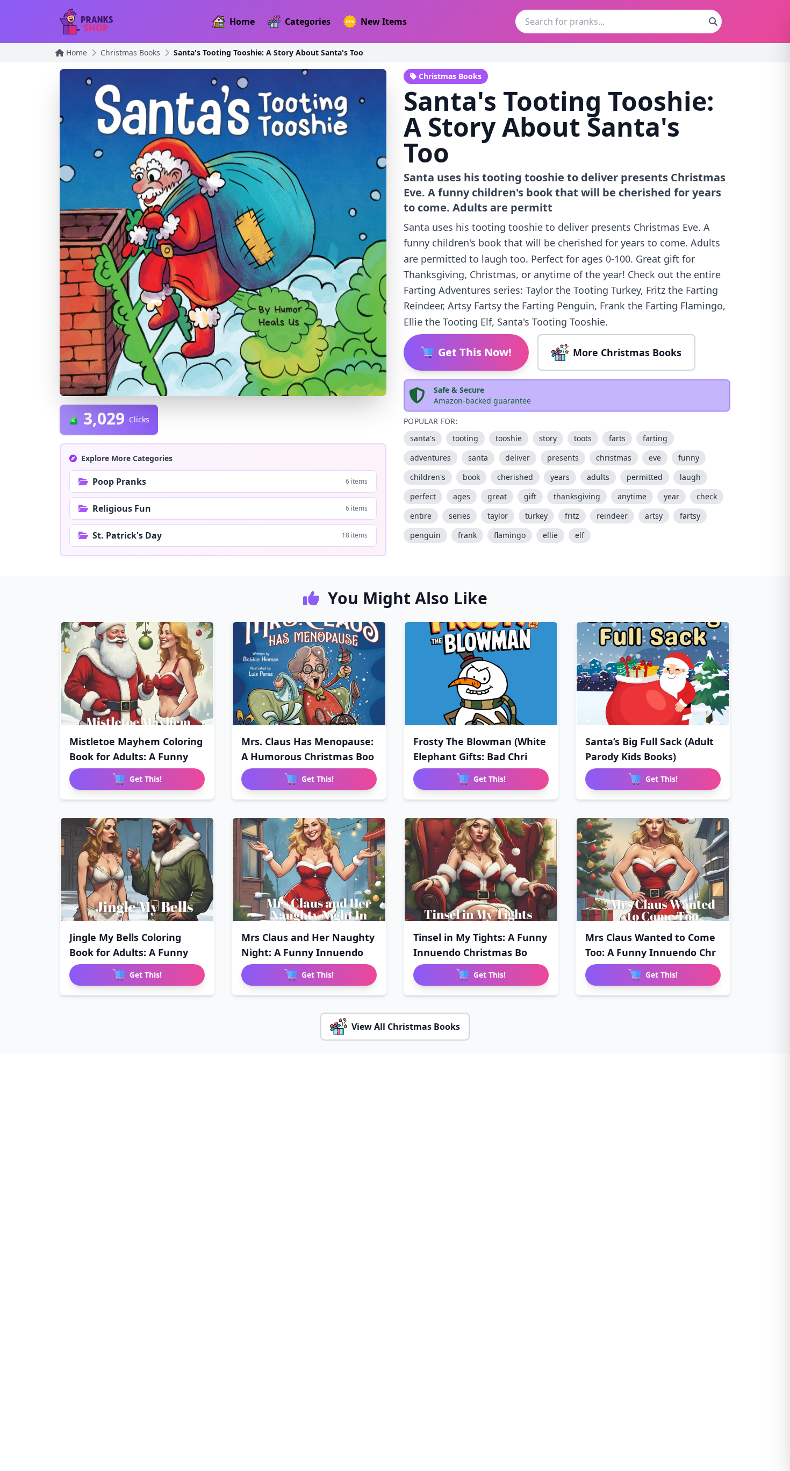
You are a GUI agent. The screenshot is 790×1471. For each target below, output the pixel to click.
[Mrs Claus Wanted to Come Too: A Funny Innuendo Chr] (653, 869)
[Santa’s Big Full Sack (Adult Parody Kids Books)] (653, 673)
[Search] (713, 21)
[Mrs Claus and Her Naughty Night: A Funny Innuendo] (309, 869)
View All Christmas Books (405, 1026)
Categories (308, 21)
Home (242, 21)
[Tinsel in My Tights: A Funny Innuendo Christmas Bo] (481, 869)
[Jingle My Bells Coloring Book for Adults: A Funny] (137, 869)
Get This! (146, 779)
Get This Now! (475, 352)
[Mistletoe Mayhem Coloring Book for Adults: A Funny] (137, 673)
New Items (384, 21)
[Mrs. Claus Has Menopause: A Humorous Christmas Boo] (309, 673)
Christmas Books (130, 52)
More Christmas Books (627, 352)
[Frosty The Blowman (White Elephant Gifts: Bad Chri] (481, 673)
